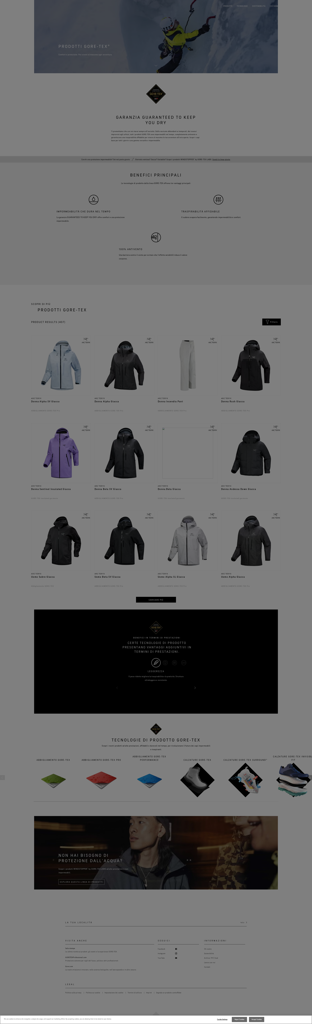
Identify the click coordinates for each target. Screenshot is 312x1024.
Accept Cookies (257, 1019)
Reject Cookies (239, 1019)
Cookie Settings (222, 1019)
